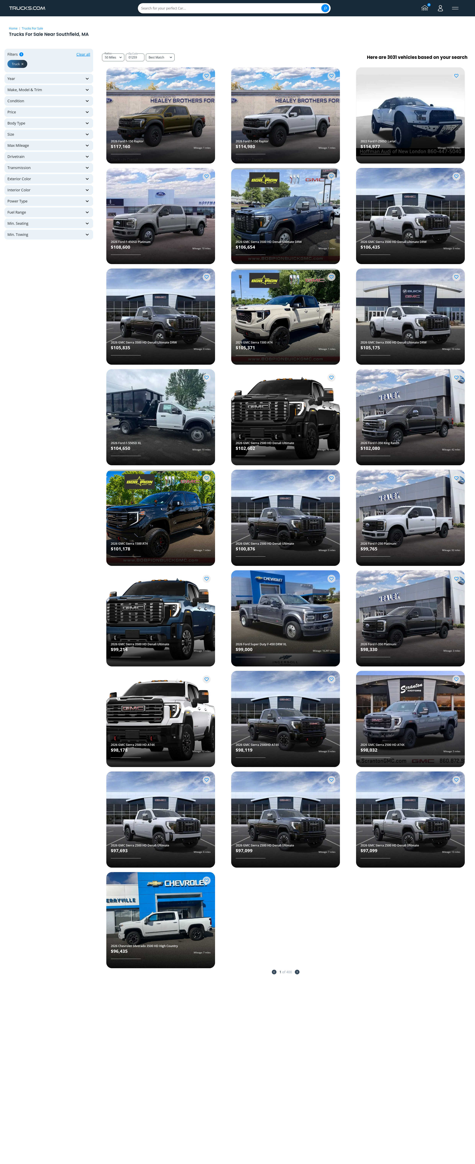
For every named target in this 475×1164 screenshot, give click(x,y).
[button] (17, 64)
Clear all (83, 54)
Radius (108, 53)
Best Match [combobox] (156, 57)
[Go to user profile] (440, 8)
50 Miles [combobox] (110, 57)
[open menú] (455, 8)
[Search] (325, 8)
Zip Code (133, 53)
